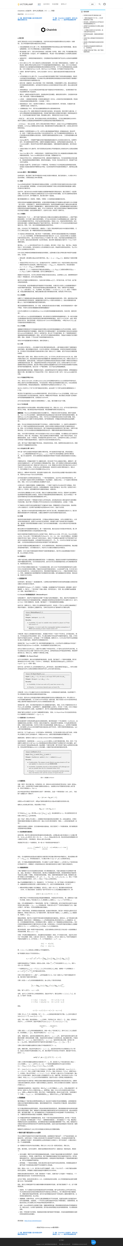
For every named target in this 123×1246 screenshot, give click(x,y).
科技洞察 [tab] (55, 4)
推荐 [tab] (39, 4)
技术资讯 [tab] (46, 4)
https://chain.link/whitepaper (33, 1220)
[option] (92, 15)
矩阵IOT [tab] (64, 4)
